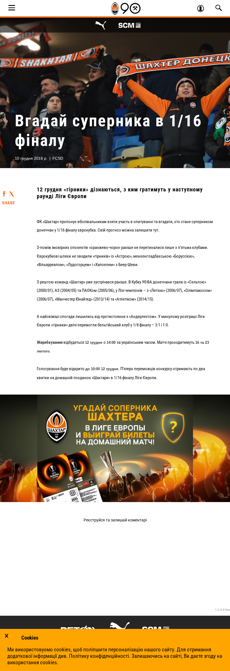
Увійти (203, 9)
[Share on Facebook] (4, 191)
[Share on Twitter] (11, 191)
